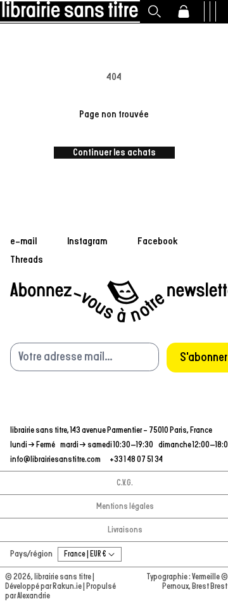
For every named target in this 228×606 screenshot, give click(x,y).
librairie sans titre (62, 577)
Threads (26, 259)
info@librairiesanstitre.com (56, 460)
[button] (154, 11)
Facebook (157, 241)
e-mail (23, 241)
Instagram (87, 241)
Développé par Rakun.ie (44, 587)
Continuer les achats (114, 152)
